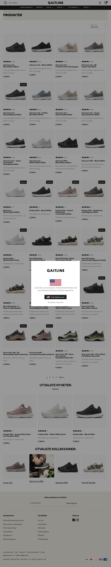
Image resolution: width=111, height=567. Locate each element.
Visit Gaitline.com (57, 297)
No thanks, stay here (55, 302)
